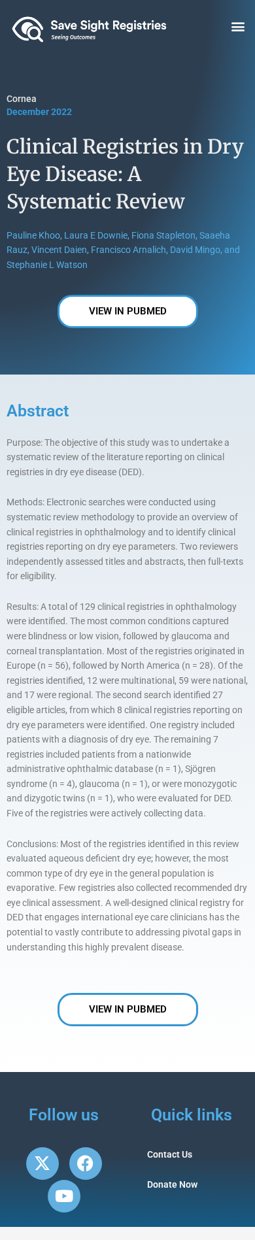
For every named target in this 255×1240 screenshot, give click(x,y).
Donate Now (172, 1184)
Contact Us (169, 1154)
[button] (237, 26)
